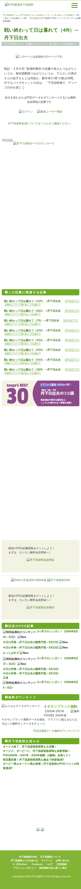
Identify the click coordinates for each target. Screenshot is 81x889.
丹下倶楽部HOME (28, 856)
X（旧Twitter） (21, 864)
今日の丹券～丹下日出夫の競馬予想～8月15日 (31, 673)
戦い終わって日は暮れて (64, 15)
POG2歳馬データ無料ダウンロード (54, 730)
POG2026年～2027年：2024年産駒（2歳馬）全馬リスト (37, 755)
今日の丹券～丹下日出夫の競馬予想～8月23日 (31, 642)
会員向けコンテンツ (44, 15)
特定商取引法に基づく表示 (53, 868)
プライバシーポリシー (24, 868)
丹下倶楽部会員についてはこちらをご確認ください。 (40, 123)
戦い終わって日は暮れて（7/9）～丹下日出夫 (31, 320)
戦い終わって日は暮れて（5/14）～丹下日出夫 (32, 359)
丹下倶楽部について (50, 856)
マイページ (47, 860)
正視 (5, 677)
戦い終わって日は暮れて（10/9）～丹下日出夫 (32, 369)
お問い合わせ (62, 860)
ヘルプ (49, 864)
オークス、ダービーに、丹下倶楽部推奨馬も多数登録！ (36, 750)
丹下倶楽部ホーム (10, 15)
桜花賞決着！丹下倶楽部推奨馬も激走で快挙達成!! (33, 759)
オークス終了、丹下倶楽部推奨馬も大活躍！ (30, 746)
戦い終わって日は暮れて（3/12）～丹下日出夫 (32, 330)
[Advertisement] (40, 183)
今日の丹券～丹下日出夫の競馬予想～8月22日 (31, 647)
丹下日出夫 (7, 140)
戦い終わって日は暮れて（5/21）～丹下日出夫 (32, 310)
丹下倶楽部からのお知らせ (24, 860)
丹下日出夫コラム (27, 15)
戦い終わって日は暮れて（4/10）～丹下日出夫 (32, 349)
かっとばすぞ (11, 652)
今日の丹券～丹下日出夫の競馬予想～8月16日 (31, 669)
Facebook (37, 864)
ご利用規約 (61, 864)
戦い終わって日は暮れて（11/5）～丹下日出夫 (32, 301)
